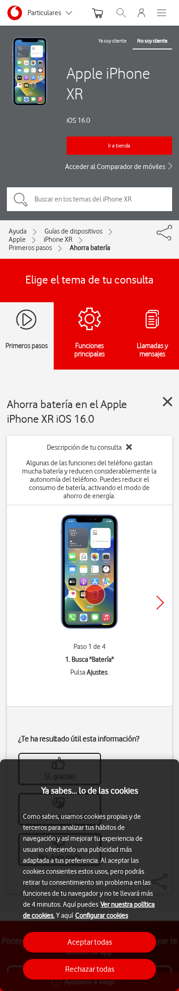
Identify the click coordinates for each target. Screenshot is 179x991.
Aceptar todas (89, 942)
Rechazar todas (89, 969)
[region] (89, 875)
